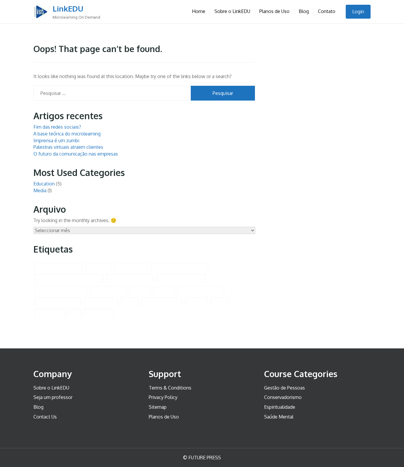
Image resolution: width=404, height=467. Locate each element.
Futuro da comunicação (60, 290)
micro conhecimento (57, 301)
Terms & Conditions (170, 388)
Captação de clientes (58, 267)
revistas (196, 301)
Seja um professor (52, 397)
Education (44, 184)
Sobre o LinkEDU (232, 11)
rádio (219, 301)
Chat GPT (98, 267)
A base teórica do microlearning (67, 134)
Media (39, 190)
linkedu (164, 290)
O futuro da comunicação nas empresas (75, 154)
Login (358, 11)
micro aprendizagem (200, 290)
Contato (326, 11)
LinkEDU (68, 8)
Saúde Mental (278, 417)
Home (198, 11)
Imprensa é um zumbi (56, 140)
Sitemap (158, 407)
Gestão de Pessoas (284, 388)
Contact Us (45, 417)
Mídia (130, 301)
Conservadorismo (283, 397)
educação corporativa (181, 278)
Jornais (139, 290)
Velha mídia (99, 313)
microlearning (101, 301)
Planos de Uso (274, 11)
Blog (304, 11)
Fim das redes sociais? (57, 127)
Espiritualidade (279, 407)
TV (74, 313)
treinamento (50, 313)
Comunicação (131, 267)
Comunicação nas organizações (68, 278)
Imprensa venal (108, 290)
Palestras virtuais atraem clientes (68, 147)
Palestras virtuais (162, 301)
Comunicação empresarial (179, 267)
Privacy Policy (163, 397)
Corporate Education (129, 278)
